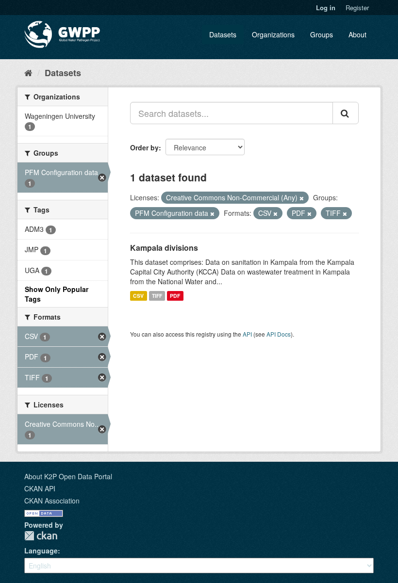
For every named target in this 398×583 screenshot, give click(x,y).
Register (357, 7)
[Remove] (301, 198)
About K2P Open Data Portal (68, 476)
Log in (325, 7)
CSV (138, 295)
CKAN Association (52, 500)
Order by (144, 147)
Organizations (273, 34)
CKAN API (39, 488)
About (357, 34)
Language (41, 550)
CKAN (40, 536)
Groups (321, 34)
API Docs (278, 334)
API (247, 334)
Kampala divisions (164, 247)
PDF (175, 295)
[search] (345, 113)
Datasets (222, 34)
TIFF (157, 295)
